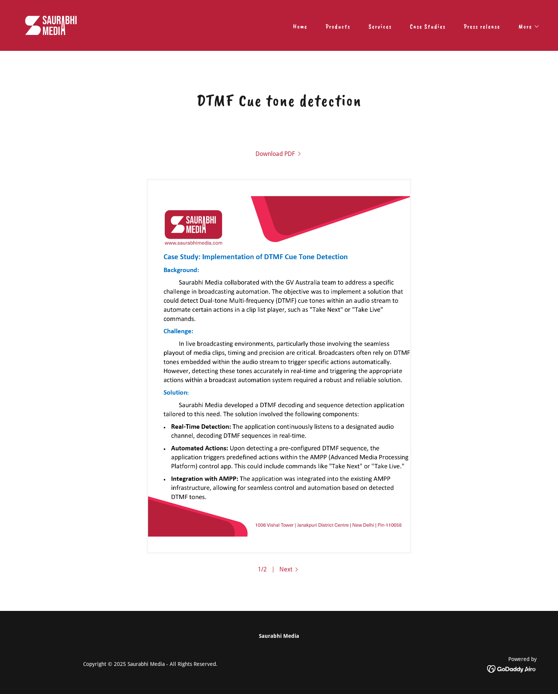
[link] (51, 24)
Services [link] (380, 26)
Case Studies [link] (428, 26)
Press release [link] (482, 26)
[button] (526, 26)
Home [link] (300, 26)
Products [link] (338, 26)
